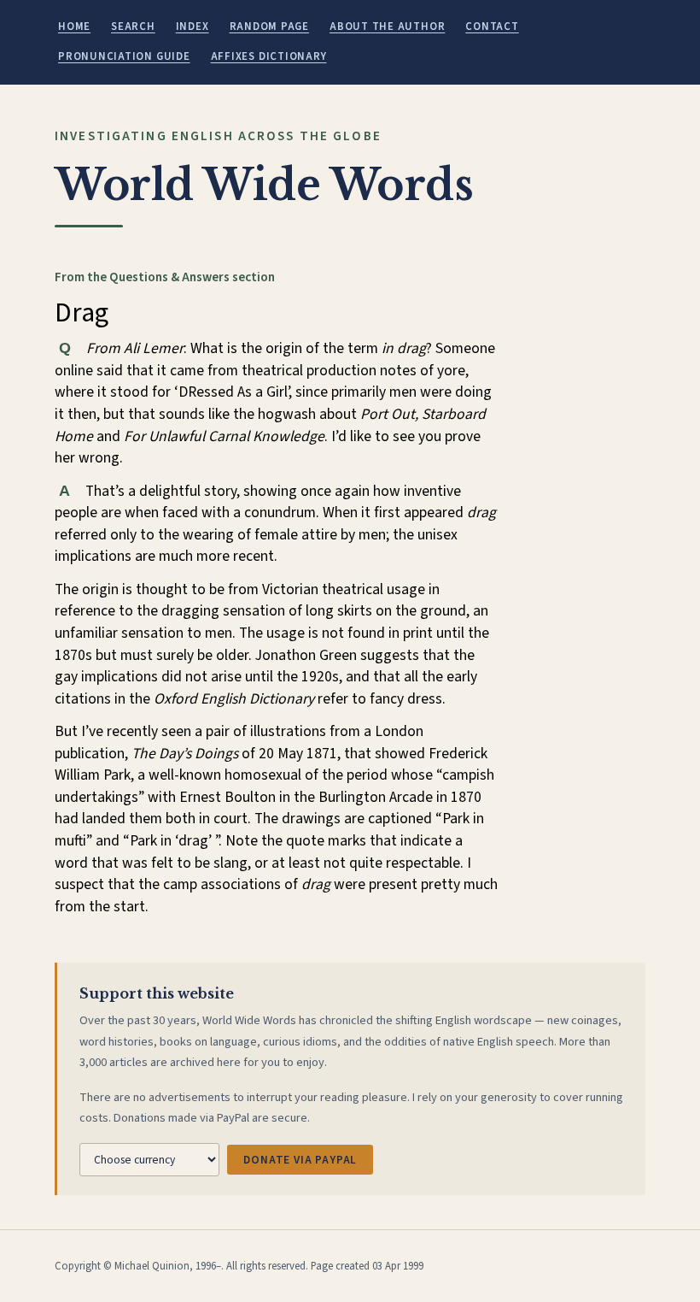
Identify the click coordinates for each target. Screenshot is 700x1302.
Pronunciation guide (124, 56)
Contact (491, 26)
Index (192, 26)
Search (133, 26)
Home (74, 26)
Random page (269, 26)
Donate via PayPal (300, 1160)
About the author (387, 26)
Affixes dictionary (269, 56)
